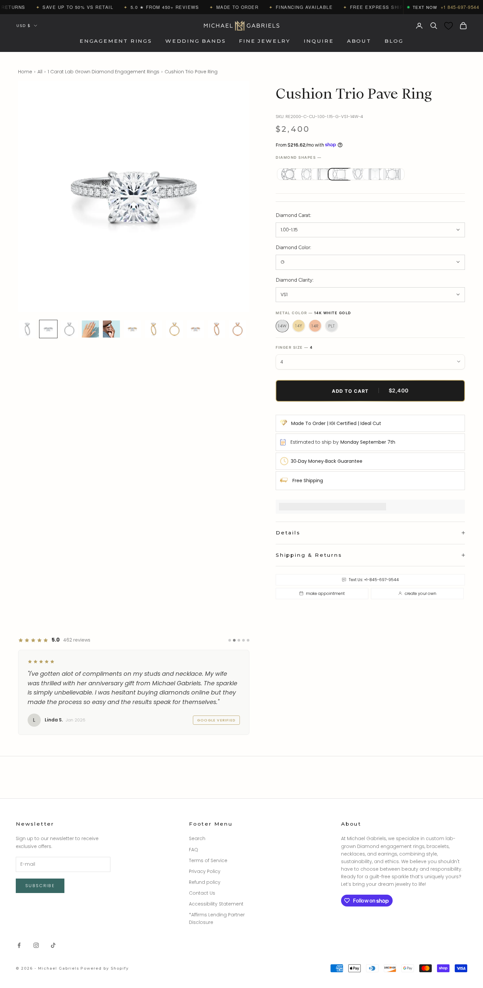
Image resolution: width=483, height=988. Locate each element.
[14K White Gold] (282, 325)
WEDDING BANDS (195, 41)
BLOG (393, 41)
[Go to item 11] (237, 329)
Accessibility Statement (216, 904)
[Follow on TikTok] (53, 945)
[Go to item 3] (69, 329)
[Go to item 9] (195, 329)
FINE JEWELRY (264, 41)
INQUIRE (319, 41)
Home (25, 71)
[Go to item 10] (216, 329)
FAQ (193, 849)
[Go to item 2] (48, 329)
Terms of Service (208, 860)
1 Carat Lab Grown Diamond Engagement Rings (103, 71)
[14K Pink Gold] (315, 325)
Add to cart (370, 390)
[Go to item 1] (27, 329)
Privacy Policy (204, 871)
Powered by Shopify (104, 968)
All (39, 71)
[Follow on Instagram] (36, 945)
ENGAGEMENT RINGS (116, 41)
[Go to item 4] (90, 329)
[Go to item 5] (111, 329)
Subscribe (40, 885)
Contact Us (202, 893)
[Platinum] (331, 325)
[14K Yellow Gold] (298, 325)
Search (197, 838)
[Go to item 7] (153, 329)
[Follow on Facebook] (19, 945)
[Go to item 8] (174, 329)
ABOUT (359, 41)
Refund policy (204, 882)
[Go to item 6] (132, 329)
